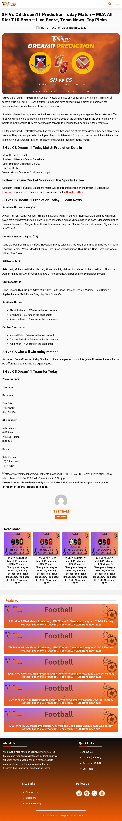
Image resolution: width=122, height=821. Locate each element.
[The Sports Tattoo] (9, 4)
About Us (87, 751)
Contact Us (31, 792)
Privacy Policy (33, 803)
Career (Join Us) (91, 757)
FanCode (7, 192)
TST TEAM (51, 27)
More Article (61, 517)
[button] (110, 4)
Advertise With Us (92, 763)
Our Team (87, 768)
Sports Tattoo (74, 192)
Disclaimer (31, 797)
